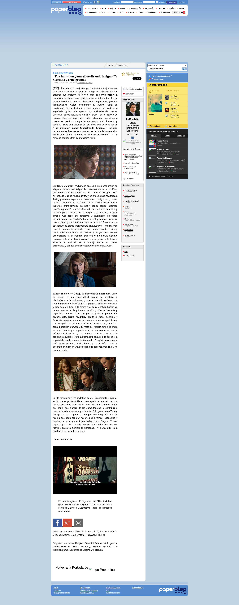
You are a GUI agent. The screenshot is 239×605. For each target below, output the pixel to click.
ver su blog (132, 134)
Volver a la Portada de (72, 567)
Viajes (140, 12)
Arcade (154, 136)
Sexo (103, 12)
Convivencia (128, 230)
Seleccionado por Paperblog (132, 74)
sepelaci (174, 96)
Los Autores (122, 65)
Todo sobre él (155, 126)
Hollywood (128, 219)
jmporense (175, 115)
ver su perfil (132, 131)
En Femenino (92, 12)
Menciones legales (87, 593)
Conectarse (172, 2)
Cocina (112, 12)
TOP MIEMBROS (172, 90)
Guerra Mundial (129, 235)
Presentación (85, 588)
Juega (160, 145)
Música (113, 8)
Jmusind (174, 102)
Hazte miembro (174, 126)
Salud (121, 12)
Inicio (56, 2)
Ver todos (130, 179)
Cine (126, 251)
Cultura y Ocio (129, 255)
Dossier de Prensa (113, 588)
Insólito (172, 8)
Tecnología (149, 8)
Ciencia (131, 12)
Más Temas (178, 12)
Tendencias (152, 12)
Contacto (57, 590)
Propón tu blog (157, 79)
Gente (181, 8)
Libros (122, 8)
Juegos (110, 65)
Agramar (174, 109)
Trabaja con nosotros (62, 593)
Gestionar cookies (113, 593)
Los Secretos (128, 224)
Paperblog (66, 10)
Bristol (126, 206)
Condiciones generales (89, 590)
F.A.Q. (108, 590)
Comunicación (135, 8)
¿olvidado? (182, 2)
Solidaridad (165, 12)
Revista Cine (60, 65)
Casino (167, 136)
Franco (126, 212)
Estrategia (181, 136)
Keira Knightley (129, 195)
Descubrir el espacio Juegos (162, 176)
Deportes (161, 8)
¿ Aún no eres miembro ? (162, 76)
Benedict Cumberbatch (131, 201)
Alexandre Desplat (130, 190)
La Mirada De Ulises (84, 83)
